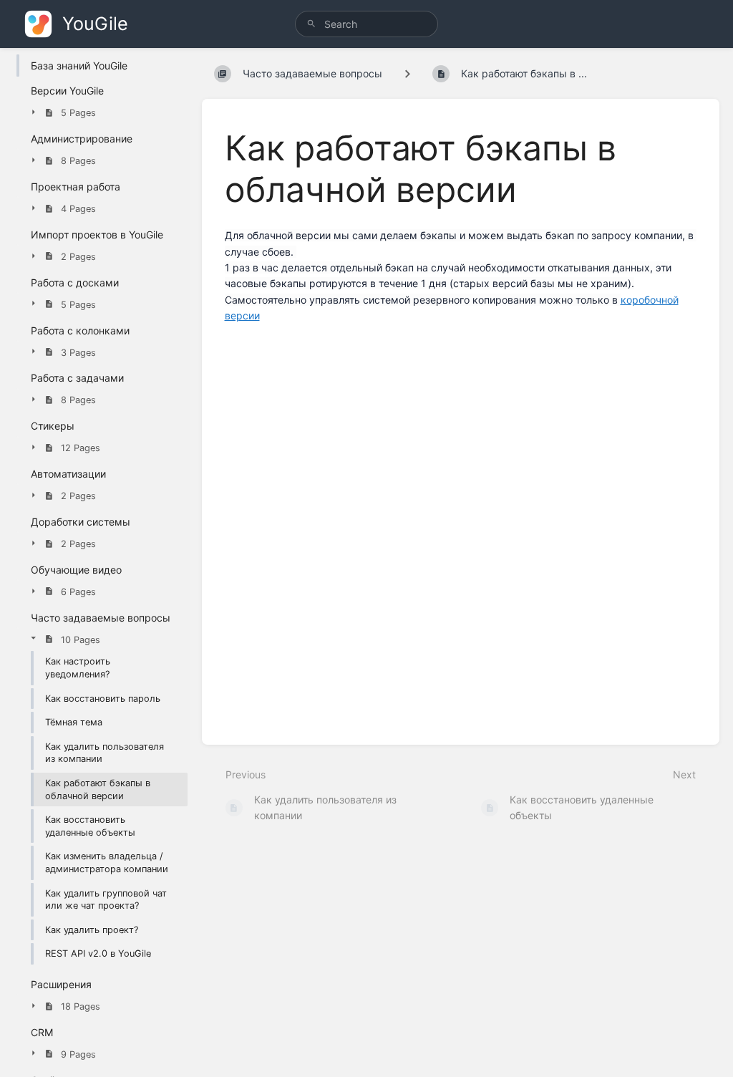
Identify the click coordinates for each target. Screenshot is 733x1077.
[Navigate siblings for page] (407, 73)
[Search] (311, 24)
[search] (366, 24)
